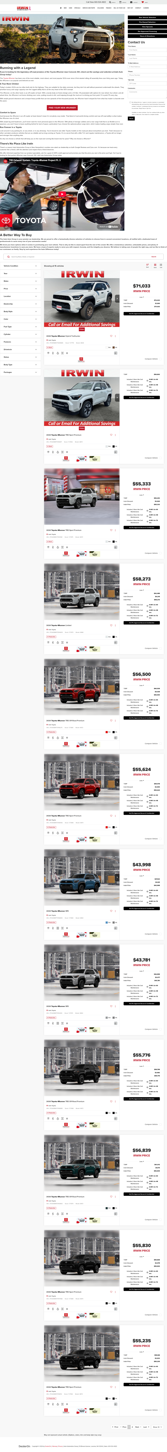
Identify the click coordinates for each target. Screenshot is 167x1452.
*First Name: (132, 46)
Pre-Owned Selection (147, 22)
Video (81, 329)
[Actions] (115, 336)
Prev (123, 1427)
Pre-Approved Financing (147, 31)
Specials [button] (77, 8)
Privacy (60, 1446)
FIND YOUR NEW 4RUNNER (62, 108)
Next (137, 1427)
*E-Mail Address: (133, 63)
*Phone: (130, 71)
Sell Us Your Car (119, 8)
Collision (100, 8)
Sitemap (54, 1446)
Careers (146, 8)
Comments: (131, 88)
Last (145, 1427)
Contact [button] (138, 8)
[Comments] (115, 353)
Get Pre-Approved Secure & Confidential (141, 314)
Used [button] (70, 8)
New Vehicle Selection (147, 17)
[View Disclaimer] (67, 353)
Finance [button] (108, 8)
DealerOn (48, 1446)
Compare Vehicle (151, 359)
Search (154, 257)
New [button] (65, 8)
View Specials (147, 27)
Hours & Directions (147, 36)
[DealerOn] (24, 1446)
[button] (117, 299)
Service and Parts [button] (89, 8)
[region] (142, 304)
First (115, 1427)
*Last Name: (132, 55)
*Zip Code (131, 80)
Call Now (90, 2)
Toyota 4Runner (9, 78)
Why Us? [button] (130, 8)
